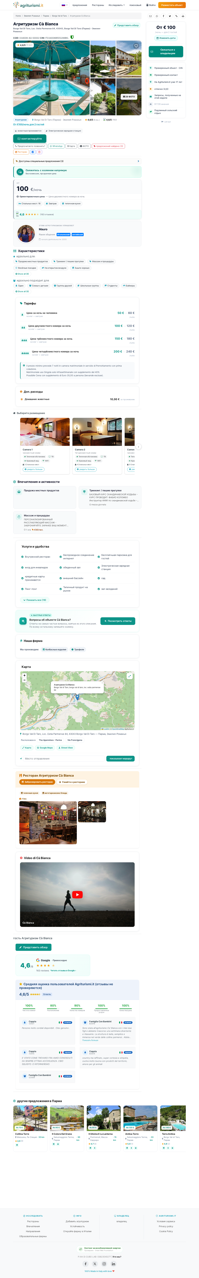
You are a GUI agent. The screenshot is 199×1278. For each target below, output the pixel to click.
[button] (77, 697)
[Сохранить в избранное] (136, 46)
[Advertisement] (99, 1181)
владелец (122, 1221)
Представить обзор (128, 25)
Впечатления (33, 1226)
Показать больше (90, 1040)
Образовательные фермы (33, 1236)
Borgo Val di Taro (59, 16)
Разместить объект (172, 5)
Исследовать (116, 5)
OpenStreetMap (118, 729)
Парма (46, 16)
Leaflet (106, 729)
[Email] (150, 16)
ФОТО (86, 146)
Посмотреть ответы (120, 620)
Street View (67, 747)
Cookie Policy (166, 1231)
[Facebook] (163, 16)
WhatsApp (57, 146)
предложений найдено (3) (109, 146)
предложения (79, 5)
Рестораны (98, 5)
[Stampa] (183, 16)
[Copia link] (176, 16)
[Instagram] (39, 152)
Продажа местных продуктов (41, 490)
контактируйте (31, 138)
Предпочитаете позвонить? (31, 146)
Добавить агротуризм (77, 1221)
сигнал (167, 122)
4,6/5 (93, 119)
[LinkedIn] (113, 1264)
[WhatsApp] (157, 16)
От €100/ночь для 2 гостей (28, 124)
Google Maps (46, 747)
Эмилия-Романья (32, 16)
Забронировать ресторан (38, 781)
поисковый (135, 5)
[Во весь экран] (130, 676)
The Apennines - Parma (50, 740)
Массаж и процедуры (37, 515)
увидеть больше (34, 469)
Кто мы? (117, 1256)
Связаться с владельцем (167, 51)
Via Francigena (74, 740)
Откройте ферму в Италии (77, 1231)
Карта (72, 146)
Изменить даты (168, 38)
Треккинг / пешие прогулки (105, 490)
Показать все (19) (36, 600)
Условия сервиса (166, 1221)
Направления (33, 1231)
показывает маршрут (121, 758)
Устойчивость (77, 1226)
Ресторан (22, 152)
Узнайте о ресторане (73, 782)
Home (18, 16)
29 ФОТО (130, 96)
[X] (170, 16)
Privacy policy (166, 1226)
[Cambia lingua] (65, 5)
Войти (152, 5)
